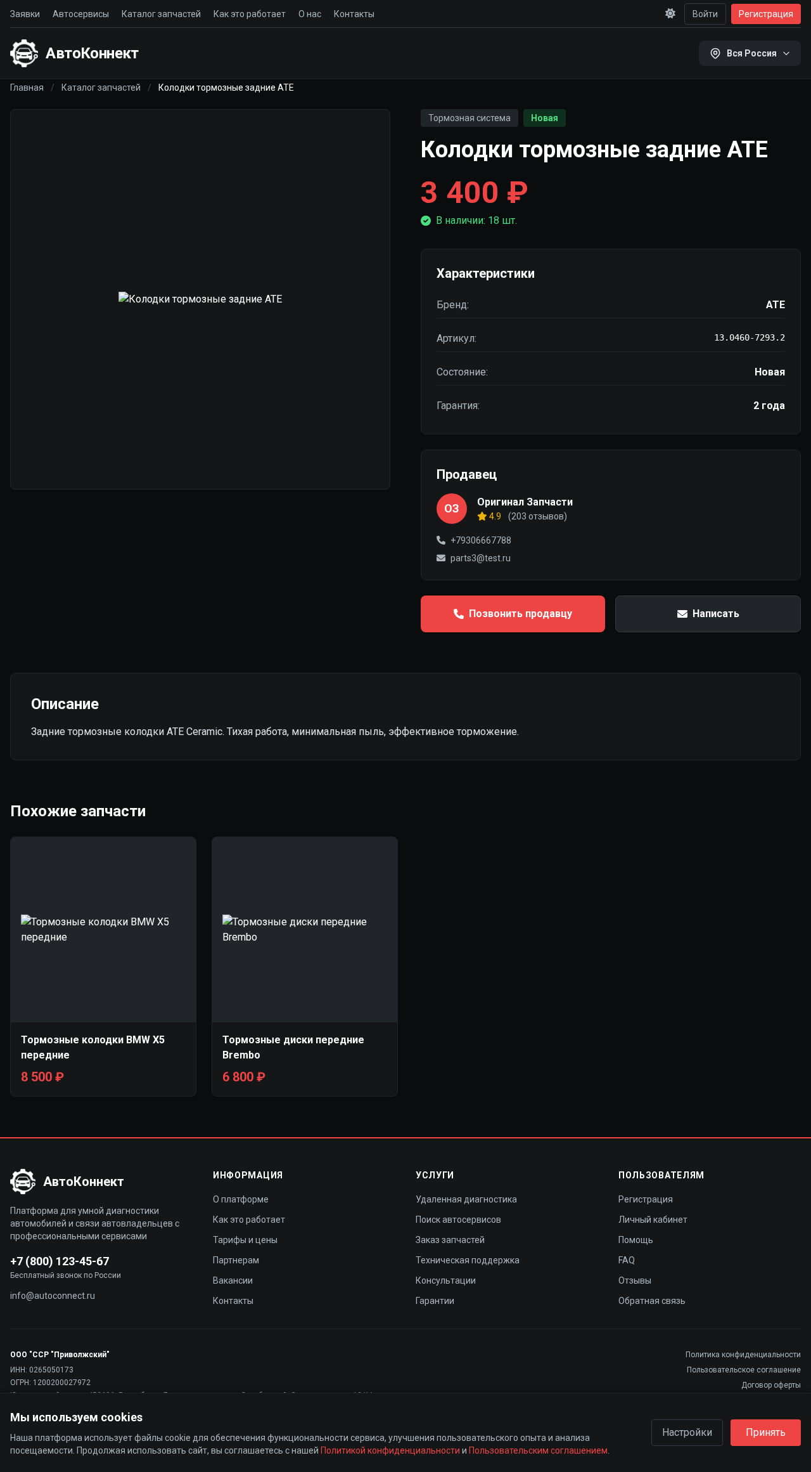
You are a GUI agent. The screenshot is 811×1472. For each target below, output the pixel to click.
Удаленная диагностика (466, 1199)
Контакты (354, 14)
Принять (766, 1432)
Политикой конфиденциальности (390, 1450)
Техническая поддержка (468, 1260)
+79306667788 (480, 540)
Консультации (446, 1280)
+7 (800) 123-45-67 (59, 1261)
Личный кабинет (652, 1220)
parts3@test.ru (480, 558)
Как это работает (250, 14)
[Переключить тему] (670, 13)
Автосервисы (81, 14)
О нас (309, 14)
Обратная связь (652, 1301)
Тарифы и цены (245, 1240)
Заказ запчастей (450, 1240)
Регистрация (766, 14)
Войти (705, 14)
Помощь (635, 1240)
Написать (716, 614)
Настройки (687, 1432)
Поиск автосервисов (458, 1220)
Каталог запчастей (161, 14)
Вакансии (233, 1280)
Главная (27, 87)
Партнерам (236, 1260)
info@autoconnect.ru (52, 1296)
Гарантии (435, 1301)
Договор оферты (771, 1385)
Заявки (25, 14)
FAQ (626, 1260)
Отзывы (634, 1280)
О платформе (241, 1199)
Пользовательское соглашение (744, 1369)
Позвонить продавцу (520, 614)
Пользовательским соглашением (538, 1450)
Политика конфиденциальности (743, 1354)
